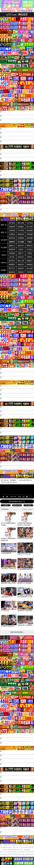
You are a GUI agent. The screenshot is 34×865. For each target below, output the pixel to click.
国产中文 (12, 268)
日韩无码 (30, 272)
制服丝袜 (21, 234)
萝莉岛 (29, 257)
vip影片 (5, 505)
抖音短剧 (12, 253)
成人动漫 (30, 227)
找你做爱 (30, 238)
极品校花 (12, 272)
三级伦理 (12, 230)
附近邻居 (12, 238)
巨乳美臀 (30, 230)
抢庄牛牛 (21, 245)
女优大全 (21, 257)
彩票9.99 (12, 249)
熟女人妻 (21, 261)
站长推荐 (4, 240)
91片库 (12, 257)
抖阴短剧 (21, 272)
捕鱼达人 (12, 245)
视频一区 (4, 225)
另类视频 (30, 234)
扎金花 (21, 249)
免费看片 (4, 270)
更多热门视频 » (28, 509)
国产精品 (12, 223)
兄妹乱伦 (21, 268)
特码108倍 (17, 505)
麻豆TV (20, 253)
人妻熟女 (12, 234)
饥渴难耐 (21, 238)
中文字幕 (21, 230)
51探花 (29, 253)
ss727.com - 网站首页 (17, 14)
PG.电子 (28, 505)
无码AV (3, 255)
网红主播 (21, 223)
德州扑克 (30, 245)
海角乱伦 (21, 264)
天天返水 (30, 249)
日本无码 (30, 223)
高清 (19, 496)
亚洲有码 (12, 227)
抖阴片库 (4, 262)
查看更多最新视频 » (17, 632)
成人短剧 (30, 268)
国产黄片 (12, 261)
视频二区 (4, 232)
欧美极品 (21, 227)
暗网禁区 (12, 264)
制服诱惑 (30, 264)
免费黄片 (30, 261)
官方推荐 (4, 247)
